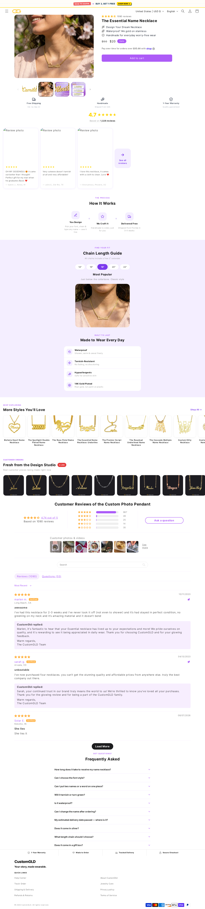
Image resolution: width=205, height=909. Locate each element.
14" (80, 267)
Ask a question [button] (164, 520)
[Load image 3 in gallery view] (62, 89)
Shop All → (196, 409)
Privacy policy (107, 889)
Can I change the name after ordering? (75, 811)
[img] (22, 594)
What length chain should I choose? (74, 836)
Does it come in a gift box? (68, 845)
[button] (6, 11)
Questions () (51, 576)
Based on (102, 120)
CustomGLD (24, 862)
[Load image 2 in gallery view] (45, 89)
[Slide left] (17, 89)
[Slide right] (90, 89)
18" (102, 267)
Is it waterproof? (63, 803)
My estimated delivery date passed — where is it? (81, 819)
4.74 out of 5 (49, 517)
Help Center (20, 878)
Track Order (20, 883)
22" (125, 267)
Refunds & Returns (23, 895)
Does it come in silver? (66, 828)
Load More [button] (102, 746)
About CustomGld (109, 878)
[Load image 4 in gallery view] (78, 89)
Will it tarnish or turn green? (69, 794)
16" (91, 267)
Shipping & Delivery (24, 889)
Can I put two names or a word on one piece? (78, 786)
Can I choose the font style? (69, 777)
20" (113, 267)
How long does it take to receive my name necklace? (82, 769)
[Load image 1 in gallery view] (29, 89)
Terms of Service (108, 895)
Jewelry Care (107, 883)
